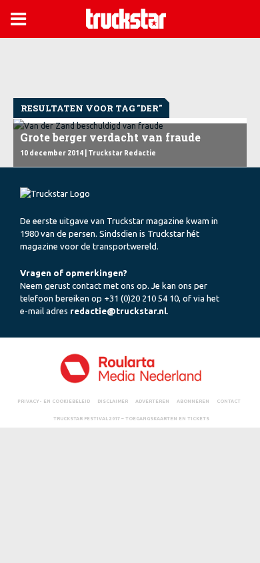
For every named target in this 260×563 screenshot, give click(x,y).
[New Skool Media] (130, 368)
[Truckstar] (126, 17)
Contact (229, 401)
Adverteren (152, 401)
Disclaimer (112, 401)
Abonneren (193, 401)
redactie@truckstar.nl (118, 311)
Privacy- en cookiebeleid (53, 401)
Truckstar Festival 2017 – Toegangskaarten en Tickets (131, 418)
